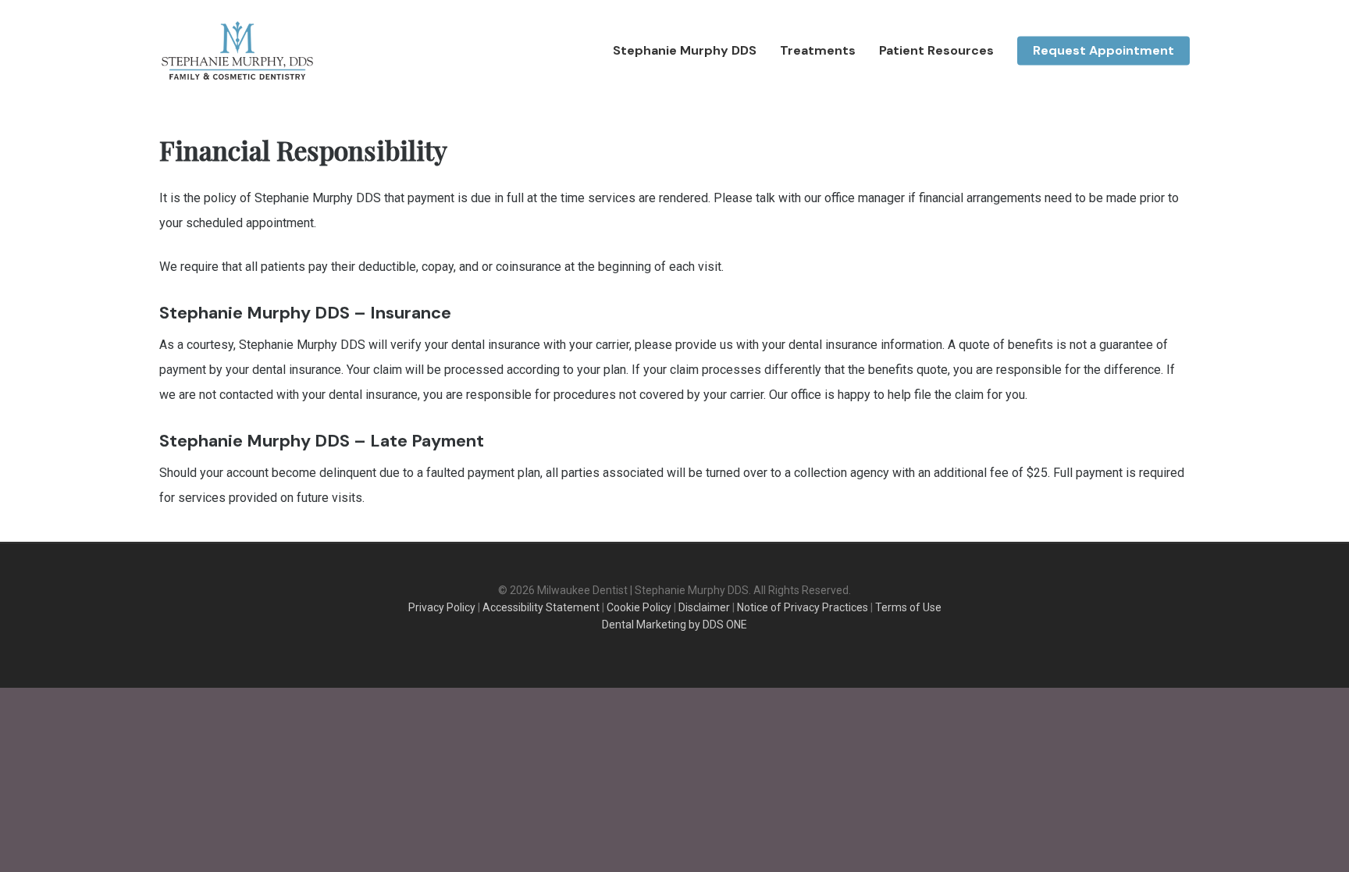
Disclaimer (704, 607)
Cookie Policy (639, 607)
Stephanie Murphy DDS (684, 50)
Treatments (818, 50)
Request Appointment (1103, 50)
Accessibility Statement (541, 607)
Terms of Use (908, 607)
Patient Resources (936, 50)
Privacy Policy (441, 607)
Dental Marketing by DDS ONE (674, 624)
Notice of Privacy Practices (802, 607)
